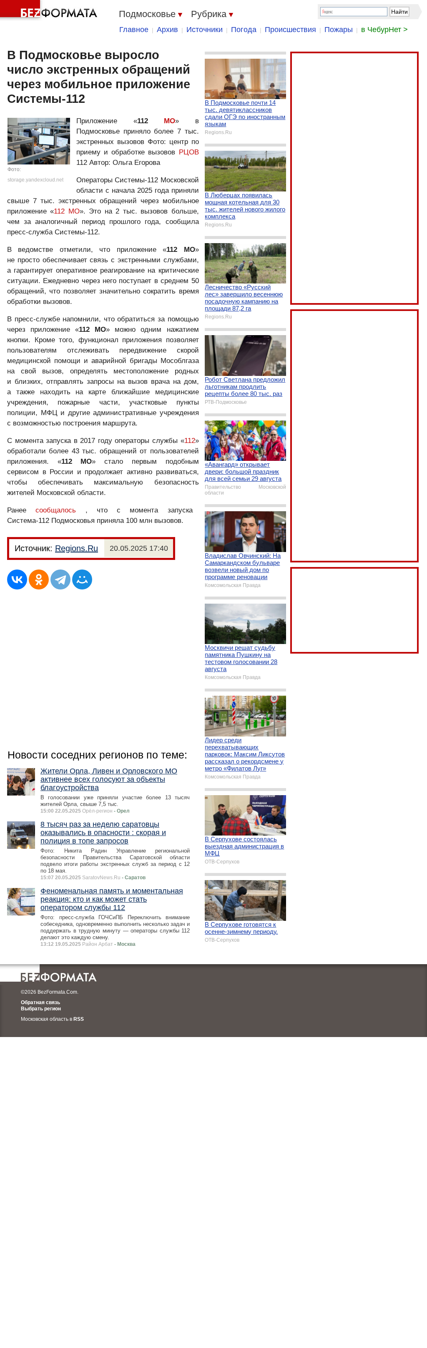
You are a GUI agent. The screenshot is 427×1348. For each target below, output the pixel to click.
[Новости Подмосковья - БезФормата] (50, 10)
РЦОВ (189, 152)
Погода (243, 29)
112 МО (66, 211)
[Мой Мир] (82, 579)
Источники (204, 29)
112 (189, 441)
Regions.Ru (76, 548)
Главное (133, 29)
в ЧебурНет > (384, 29)
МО (169, 121)
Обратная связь (40, 1002)
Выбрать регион (41, 1009)
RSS (78, 1019)
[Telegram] (60, 579)
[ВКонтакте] (17, 579)
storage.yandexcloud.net (35, 180)
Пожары (338, 29)
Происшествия (290, 29)
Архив (167, 29)
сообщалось (55, 510)
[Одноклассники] (39, 579)
